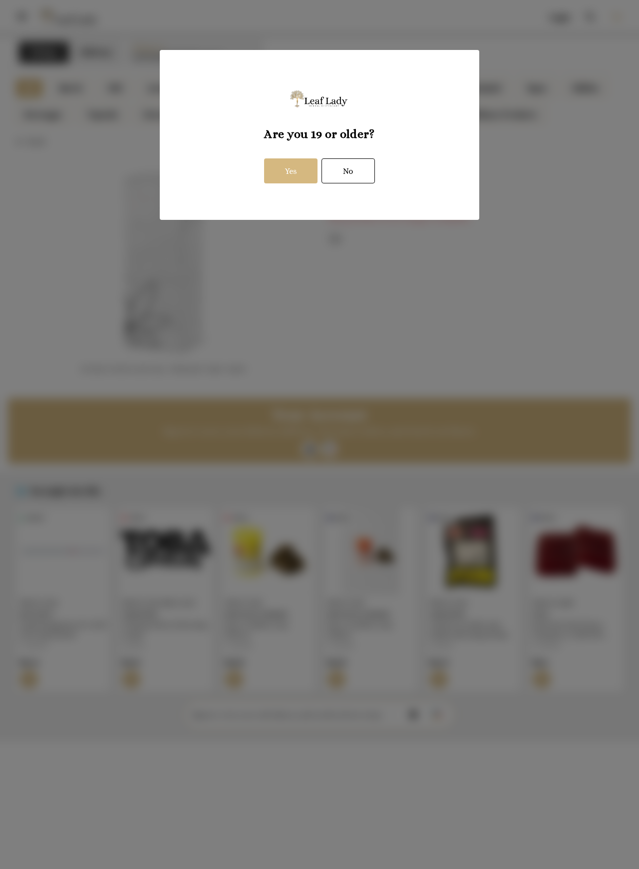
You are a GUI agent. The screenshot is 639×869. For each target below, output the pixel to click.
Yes (291, 171)
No (348, 171)
